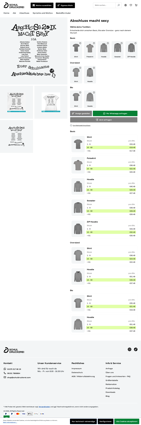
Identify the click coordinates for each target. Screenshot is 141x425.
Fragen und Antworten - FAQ (118, 376)
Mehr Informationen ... (10, 422)
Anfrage (109, 368)
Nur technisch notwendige (83, 421)
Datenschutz (77, 372)
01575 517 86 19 (14, 369)
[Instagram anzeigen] (129, 350)
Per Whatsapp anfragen (116, 113)
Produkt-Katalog (113, 388)
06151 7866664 (13, 373)
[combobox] (104, 5)
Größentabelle (112, 380)
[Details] (80, 43)
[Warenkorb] (136, 5)
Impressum (77, 368)
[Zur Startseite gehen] (14, 5)
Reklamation (111, 384)
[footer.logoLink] (14, 350)
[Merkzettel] (131, 5)
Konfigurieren (106, 421)
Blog (107, 396)
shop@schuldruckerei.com (19, 377)
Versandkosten (44, 407)
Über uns (110, 372)
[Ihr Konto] (125, 5)
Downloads (110, 392)
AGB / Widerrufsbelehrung (83, 376)
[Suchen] (118, 5)
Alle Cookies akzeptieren (126, 421)
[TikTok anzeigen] (135, 350)
